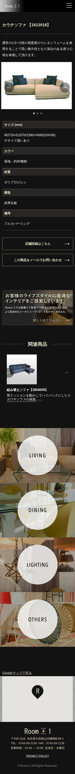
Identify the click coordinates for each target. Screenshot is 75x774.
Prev (9, 87)
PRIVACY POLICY (37, 755)
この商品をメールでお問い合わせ (38, 260)
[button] (37, 692)
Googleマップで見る (17, 673)
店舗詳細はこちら (38, 243)
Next (65, 87)
